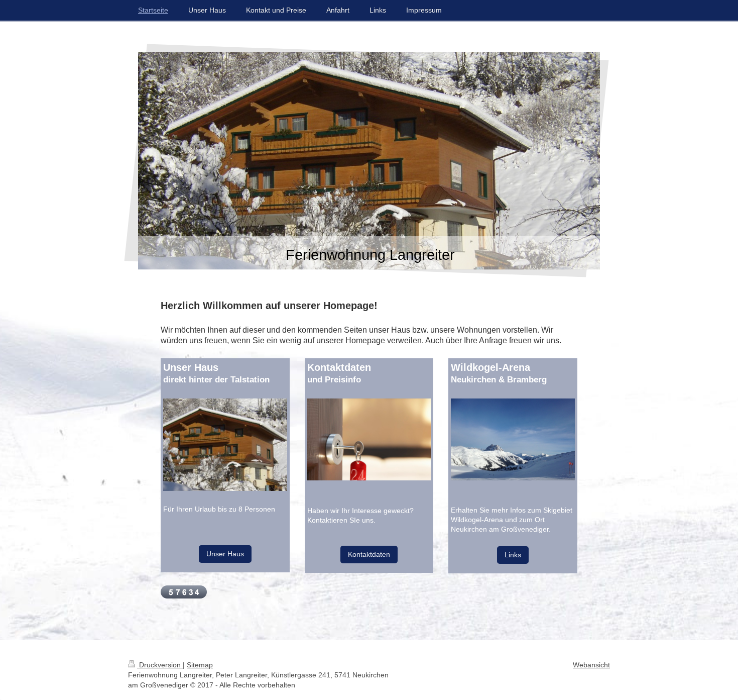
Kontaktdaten (369, 554)
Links (513, 555)
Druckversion (160, 665)
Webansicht (591, 665)
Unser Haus (225, 554)
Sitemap (200, 665)
